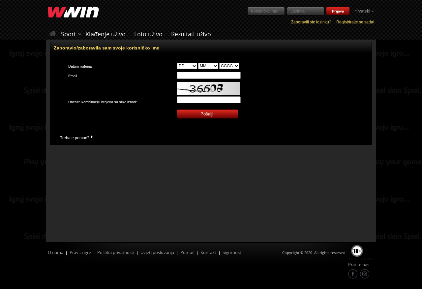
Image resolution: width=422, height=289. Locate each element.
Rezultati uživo (191, 34)
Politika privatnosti (115, 252)
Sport (68, 34)
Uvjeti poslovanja (157, 252)
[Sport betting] (79, 34)
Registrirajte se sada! (355, 22)
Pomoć (187, 252)
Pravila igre (80, 252)
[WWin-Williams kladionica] (54, 34)
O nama (55, 252)
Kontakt (208, 252)
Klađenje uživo (105, 34)
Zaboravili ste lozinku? (311, 22)
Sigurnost (232, 252)
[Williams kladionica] (73, 12)
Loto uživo (148, 34)
